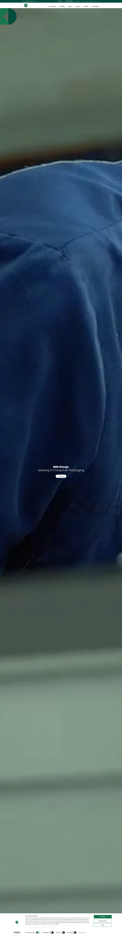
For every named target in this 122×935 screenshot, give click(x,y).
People (70, 6)
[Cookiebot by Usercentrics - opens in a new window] (16, 932)
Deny (103, 924)
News (82, 1)
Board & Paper (52, 6)
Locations (86, 1)
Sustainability (95, 6)
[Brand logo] (25, 5)
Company (86, 6)
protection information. (49, 927)
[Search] (95, 1)
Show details (82, 932)
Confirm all (102, 916)
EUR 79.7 (28, 1)
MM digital (91, 1)
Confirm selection (103, 920)
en (98, 1)
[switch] (52, 932)
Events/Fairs (77, 1)
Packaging (62, 6)
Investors (77, 6)
